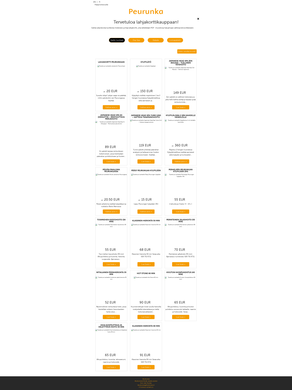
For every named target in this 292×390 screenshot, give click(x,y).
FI (99, 2)
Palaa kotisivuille (101, 5)
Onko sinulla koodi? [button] (187, 51)
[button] (117, 40)
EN (94, 2)
